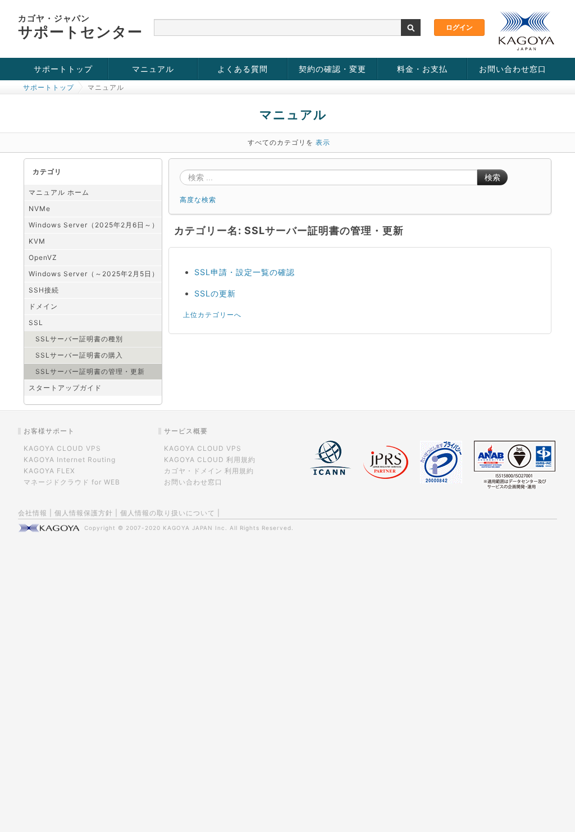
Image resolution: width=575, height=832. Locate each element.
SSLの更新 (215, 293)
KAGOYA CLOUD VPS (62, 448)
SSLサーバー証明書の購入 (79, 355)
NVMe (40, 208)
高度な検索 (198, 199)
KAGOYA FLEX (49, 471)
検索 (492, 177)
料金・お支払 (422, 69)
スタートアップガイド (65, 387)
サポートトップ (63, 69)
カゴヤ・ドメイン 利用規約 (209, 471)
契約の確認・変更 (332, 69)
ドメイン (43, 306)
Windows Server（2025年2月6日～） (94, 225)
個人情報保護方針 (83, 513)
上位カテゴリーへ (212, 314)
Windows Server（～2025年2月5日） (94, 273)
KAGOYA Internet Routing (70, 459)
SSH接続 (44, 290)
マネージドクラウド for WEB (72, 482)
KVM (37, 241)
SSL (36, 322)
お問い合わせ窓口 (512, 69)
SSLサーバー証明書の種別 (79, 339)
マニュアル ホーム (59, 192)
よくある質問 (242, 69)
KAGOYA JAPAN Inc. (195, 527)
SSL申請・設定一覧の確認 (244, 272)
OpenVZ (43, 257)
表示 (323, 142)
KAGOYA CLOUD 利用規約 (209, 459)
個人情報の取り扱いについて (167, 513)
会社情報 (32, 513)
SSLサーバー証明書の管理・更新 (90, 371)
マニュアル (153, 69)
